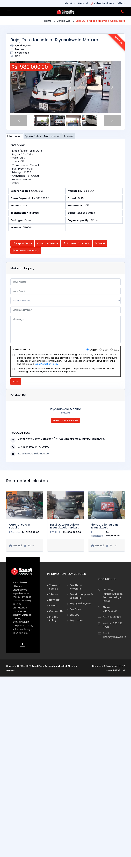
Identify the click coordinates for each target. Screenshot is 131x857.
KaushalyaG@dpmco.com (34, 453)
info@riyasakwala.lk (114, 637)
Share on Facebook (78, 243)
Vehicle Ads (63, 21)
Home (48, 21)
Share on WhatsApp (27, 250)
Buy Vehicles (77, 574)
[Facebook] (22, 644)
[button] (18, 87)
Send (16, 381)
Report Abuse (24, 243)
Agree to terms (21, 349)
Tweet (101, 243)
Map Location (52, 136)
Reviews (68, 136)
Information (14, 136)
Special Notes (33, 136)
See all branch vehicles (65, 420)
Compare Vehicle (47, 243)
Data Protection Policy (46, 363)
